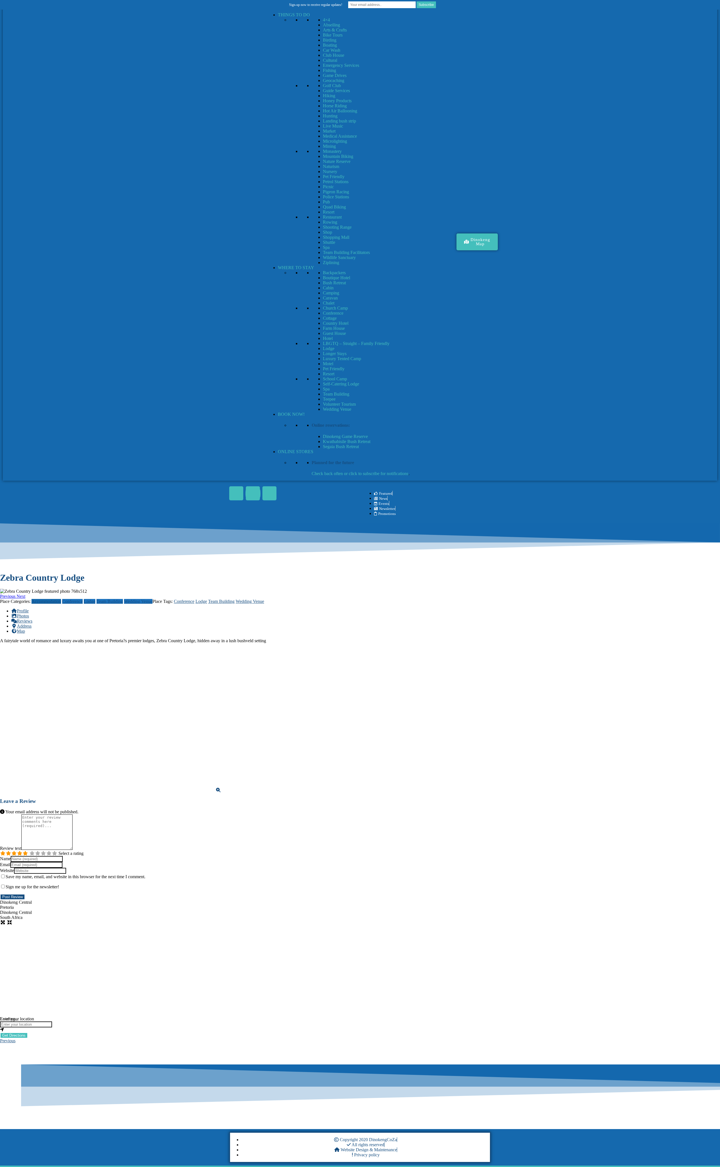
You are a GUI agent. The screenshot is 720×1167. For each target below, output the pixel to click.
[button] (8, 596)
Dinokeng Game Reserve (345, 436)
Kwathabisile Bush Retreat (346, 441)
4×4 (326, 19)
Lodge (328, 348)
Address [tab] (24, 626)
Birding (329, 40)
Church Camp (335, 308)
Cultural (330, 60)
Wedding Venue (337, 409)
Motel (328, 363)
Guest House (334, 333)
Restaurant (332, 217)
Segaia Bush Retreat (341, 446)
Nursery (330, 171)
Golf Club (332, 85)
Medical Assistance (340, 136)
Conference (333, 313)
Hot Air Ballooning (340, 110)
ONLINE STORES (295, 451)
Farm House (334, 328)
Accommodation (46, 601)
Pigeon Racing (336, 191)
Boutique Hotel (336, 277)
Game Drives (334, 75)
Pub (326, 201)
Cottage (330, 318)
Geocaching (333, 80)
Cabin (328, 287)
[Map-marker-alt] (269, 493)
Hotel (328, 338)
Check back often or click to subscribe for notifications (360, 473)
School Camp (335, 378)
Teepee (329, 399)
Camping (331, 292)
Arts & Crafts (335, 30)
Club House (333, 55)
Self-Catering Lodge (341, 384)
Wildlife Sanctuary (339, 257)
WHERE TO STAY (296, 267)
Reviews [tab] (24, 621)
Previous (7, 1040)
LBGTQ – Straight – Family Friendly (356, 343)
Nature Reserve (336, 161)
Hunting (330, 115)
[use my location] (360, 1029)
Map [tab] (21, 631)
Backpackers (334, 272)
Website (7, 870)
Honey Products (337, 100)
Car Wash (331, 50)
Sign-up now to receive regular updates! (315, 5)
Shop (327, 232)
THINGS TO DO (294, 14)
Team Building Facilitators (346, 252)
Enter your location (17, 1018)
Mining (329, 146)
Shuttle (329, 242)
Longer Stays (334, 353)
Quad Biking (334, 207)
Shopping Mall (336, 237)
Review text (10, 848)
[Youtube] (253, 493)
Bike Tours (333, 35)
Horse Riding (335, 105)
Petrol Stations (335, 181)
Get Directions (14, 1035)
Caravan (330, 298)
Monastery (332, 151)
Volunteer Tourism (339, 404)
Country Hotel (335, 323)
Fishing (329, 70)
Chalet (328, 303)
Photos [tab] (23, 616)
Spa (326, 247)
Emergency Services (341, 65)
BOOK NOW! (291, 414)
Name (5, 858)
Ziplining (331, 262)
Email (5, 864)
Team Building (336, 394)
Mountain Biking (338, 156)
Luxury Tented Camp (342, 358)
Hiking (329, 95)
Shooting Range (337, 227)
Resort (328, 212)
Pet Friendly (334, 176)
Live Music (333, 126)
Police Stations (336, 196)
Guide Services (336, 90)
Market (329, 131)
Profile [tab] (23, 611)
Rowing (330, 222)
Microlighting (335, 141)
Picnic (328, 186)
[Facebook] (236, 493)
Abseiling (331, 24)
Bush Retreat (334, 282)
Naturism (331, 166)
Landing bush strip (339, 121)
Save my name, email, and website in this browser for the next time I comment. (75, 876)
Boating (330, 45)
